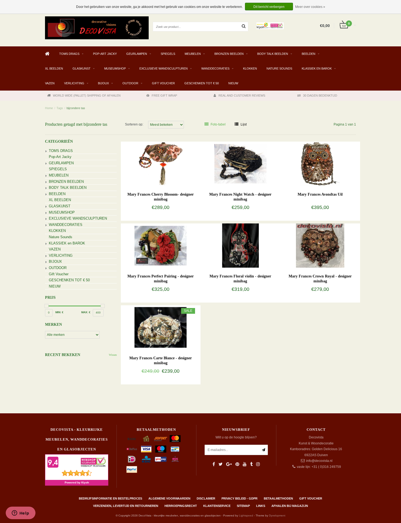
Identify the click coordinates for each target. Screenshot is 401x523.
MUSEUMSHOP (115, 68)
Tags (59, 108)
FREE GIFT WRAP (164, 95)
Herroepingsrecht (180, 505)
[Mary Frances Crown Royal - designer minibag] (320, 245)
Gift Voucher (163, 83)
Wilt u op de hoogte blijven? (236, 437)
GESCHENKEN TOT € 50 (201, 83)
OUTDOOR (130, 83)
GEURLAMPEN (136, 53)
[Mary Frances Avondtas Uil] (320, 163)
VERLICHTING (74, 83)
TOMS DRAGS (69, 53)
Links (260, 505)
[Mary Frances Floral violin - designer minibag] (240, 245)
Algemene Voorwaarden (169, 498)
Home (49, 108)
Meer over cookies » (310, 7)
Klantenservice (217, 505)
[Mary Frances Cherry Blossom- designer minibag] (160, 163)
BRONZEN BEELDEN (229, 53)
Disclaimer (206, 498)
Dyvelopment (277, 515)
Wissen (113, 354)
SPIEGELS (168, 53)
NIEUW (233, 83)
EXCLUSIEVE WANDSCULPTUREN (163, 68)
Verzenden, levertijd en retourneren (125, 505)
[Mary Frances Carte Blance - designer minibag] (160, 327)
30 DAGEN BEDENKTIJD (320, 95)
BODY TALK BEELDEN (272, 53)
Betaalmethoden (278, 498)
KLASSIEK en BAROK (317, 68)
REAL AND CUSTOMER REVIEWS (242, 95)
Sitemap (243, 505)
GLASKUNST (82, 68)
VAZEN (50, 83)
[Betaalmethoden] (132, 439)
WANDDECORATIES (215, 68)
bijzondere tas (76, 108)
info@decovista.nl (319, 461)
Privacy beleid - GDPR (240, 498)
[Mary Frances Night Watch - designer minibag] (240, 163)
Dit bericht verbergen (269, 7)
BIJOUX (103, 83)
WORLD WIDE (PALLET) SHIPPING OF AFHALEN (87, 95)
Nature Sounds (279, 68)
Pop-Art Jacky (105, 53)
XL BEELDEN (54, 68)
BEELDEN (308, 53)
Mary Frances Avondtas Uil (320, 194)
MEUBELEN (193, 53)
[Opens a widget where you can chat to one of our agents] (20, 513)
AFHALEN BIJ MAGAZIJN (289, 505)
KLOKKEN (250, 68)
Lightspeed (246, 515)
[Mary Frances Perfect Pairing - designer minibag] (160, 245)
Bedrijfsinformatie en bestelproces (110, 498)
